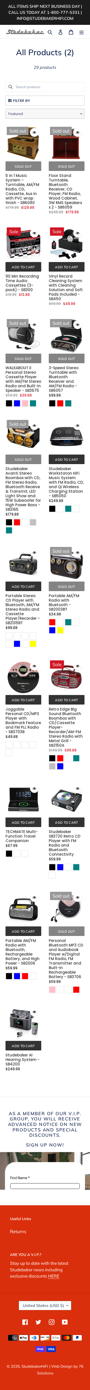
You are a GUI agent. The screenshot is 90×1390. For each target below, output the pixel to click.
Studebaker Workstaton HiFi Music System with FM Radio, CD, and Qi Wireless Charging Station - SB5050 (66, 482)
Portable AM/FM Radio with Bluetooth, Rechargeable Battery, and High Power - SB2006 (23, 952)
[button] (45, 113)
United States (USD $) (43, 1305)
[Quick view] (34, 132)
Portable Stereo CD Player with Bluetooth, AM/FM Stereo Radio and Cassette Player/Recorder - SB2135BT (23, 609)
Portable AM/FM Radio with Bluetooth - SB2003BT (64, 603)
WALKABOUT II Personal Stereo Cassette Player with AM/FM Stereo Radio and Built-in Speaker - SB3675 (23, 379)
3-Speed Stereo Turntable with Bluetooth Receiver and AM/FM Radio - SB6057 (63, 379)
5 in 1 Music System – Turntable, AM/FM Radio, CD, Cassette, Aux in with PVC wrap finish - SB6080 (22, 189)
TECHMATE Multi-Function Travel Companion (22, 836)
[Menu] (81, 31)
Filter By (21, 100)
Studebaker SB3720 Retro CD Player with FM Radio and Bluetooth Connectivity (64, 843)
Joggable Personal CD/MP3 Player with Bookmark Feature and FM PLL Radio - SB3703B (23, 720)
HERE (53, 1276)
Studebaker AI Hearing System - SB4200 (23, 1059)
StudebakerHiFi (35, 1366)
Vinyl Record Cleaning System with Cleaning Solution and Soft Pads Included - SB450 (66, 287)
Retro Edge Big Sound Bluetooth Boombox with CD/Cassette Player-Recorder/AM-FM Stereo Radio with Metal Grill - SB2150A (66, 727)
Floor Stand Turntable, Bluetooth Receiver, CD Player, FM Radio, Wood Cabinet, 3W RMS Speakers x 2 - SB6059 (65, 191)
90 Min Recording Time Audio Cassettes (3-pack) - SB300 (22, 283)
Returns (18, 1231)
